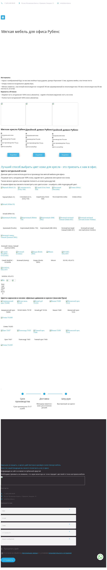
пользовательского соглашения (60, 553)
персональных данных (30, 553)
